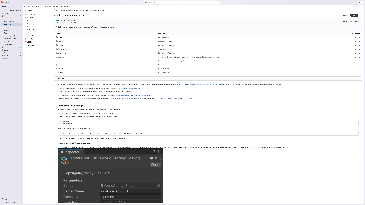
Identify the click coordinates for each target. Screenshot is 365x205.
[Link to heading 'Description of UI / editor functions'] (93, 143)
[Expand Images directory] (25, 21)
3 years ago (356, 37)
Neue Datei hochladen (67, 20)
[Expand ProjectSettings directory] (25, 27)
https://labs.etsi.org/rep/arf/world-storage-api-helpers (133, 95)
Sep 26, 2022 (77, 22)
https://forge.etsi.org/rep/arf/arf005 (129, 88)
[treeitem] (38, 17)
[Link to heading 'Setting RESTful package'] (84, 105)
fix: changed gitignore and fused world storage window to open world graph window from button (189, 57)
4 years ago (356, 49)
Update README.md (164, 73)
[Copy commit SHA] (350, 21)
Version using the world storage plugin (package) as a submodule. (179, 61)
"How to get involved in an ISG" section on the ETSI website (173, 98)
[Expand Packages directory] (25, 24)
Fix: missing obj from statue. (166, 45)
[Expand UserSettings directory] (25, 30)
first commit (161, 49)
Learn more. (112, 27)
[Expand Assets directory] (25, 18)
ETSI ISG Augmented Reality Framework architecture (124, 98)
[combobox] (38, 14)
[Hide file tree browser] (25, 10)
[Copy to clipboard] (356, 121)
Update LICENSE (163, 69)
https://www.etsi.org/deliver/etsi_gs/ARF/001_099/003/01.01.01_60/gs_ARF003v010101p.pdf (208, 84)
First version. (162, 65)
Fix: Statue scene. (163, 37)
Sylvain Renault (64, 22)
